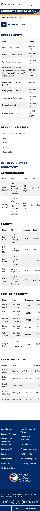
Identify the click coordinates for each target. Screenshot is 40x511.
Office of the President (26, 438)
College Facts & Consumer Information (7, 441)
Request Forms (9, 152)
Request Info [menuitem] (31, 509)
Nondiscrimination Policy (29, 430)
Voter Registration (28, 463)
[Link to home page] (13, 4)
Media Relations (8, 468)
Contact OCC (6, 449)
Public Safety (26, 454)
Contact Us (7, 138)
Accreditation (7, 429)
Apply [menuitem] (6, 509)
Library (23, 17)
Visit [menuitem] (17, 509)
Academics (13, 17)
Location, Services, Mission (14, 133)
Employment (6, 458)
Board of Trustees (8, 434)
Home (4, 17)
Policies (6, 143)
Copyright (5, 454)
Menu (36, 4)
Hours (5, 147)
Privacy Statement (29, 449)
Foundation (6, 463)
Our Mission (26, 444)
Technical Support (28, 458)
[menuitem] (6, 508)
